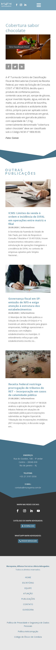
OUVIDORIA (28, 609)
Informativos (27, 227)
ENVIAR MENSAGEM (29, 541)
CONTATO (28, 604)
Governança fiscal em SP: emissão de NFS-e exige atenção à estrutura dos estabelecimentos (24, 304)
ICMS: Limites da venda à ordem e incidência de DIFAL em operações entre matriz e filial (27, 218)
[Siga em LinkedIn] (25, 5)
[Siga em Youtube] (38, 511)
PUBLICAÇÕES (28, 598)
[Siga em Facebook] (16, 5)
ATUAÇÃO (28, 593)
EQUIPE (28, 588)
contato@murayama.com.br (28, 487)
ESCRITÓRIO (28, 582)
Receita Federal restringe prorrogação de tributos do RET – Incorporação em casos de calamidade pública (27, 389)
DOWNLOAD (29, 526)
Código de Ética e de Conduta (28, 636)
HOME (28, 577)
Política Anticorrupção (28, 631)
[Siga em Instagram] (21, 5)
